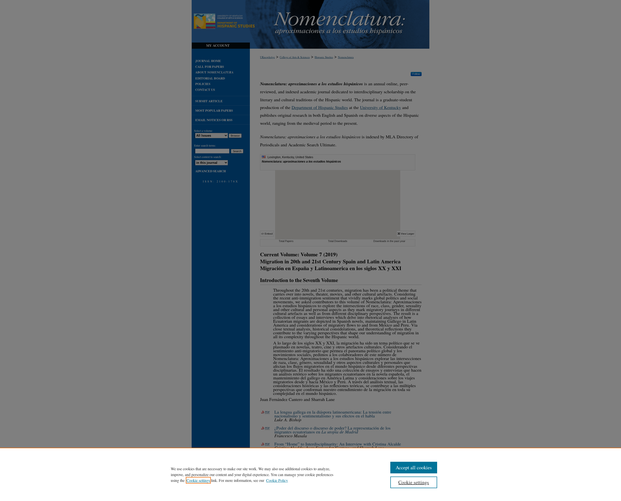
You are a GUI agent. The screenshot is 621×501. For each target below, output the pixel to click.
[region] (310, 474)
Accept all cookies (414, 467)
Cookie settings (198, 480)
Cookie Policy (277, 480)
